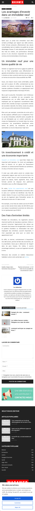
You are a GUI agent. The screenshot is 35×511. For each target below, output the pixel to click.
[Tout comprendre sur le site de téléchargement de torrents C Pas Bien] (6, 423)
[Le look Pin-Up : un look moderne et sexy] (6, 439)
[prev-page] (3, 337)
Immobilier (14, 6)
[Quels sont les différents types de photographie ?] (6, 431)
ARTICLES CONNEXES (8, 308)
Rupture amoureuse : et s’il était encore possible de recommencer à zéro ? (25, 268)
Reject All (17, 507)
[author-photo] (17, 285)
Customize (17, 503)
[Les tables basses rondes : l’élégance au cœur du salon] (6, 322)
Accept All (17, 498)
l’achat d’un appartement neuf (18, 188)
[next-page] (5, 337)
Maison (8, 6)
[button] (3, 2)
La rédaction (7, 17)
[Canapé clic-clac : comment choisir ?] (6, 313)
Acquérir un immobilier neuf (10, 160)
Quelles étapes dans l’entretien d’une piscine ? (9, 268)
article (27, 257)
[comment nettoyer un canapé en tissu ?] (6, 330)
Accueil (3, 6)
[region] (17, 496)
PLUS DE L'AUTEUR (21, 308)
